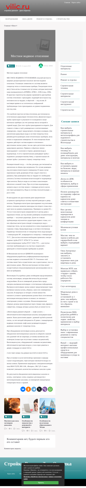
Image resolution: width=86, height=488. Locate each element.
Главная (67, 2)
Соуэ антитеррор (68, 286)
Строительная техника (67, 86)
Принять (41, 482)
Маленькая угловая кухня (69, 228)
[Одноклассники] (28, 389)
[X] (39, 389)
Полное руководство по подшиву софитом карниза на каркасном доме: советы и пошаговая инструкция (70, 198)
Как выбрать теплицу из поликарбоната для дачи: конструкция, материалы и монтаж (70, 153)
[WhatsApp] (50, 389)
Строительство (63, 19)
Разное (64, 74)
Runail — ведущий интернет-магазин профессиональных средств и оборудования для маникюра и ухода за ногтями (70, 350)
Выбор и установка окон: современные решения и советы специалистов (69, 333)
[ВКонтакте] (22, 389)
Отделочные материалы (66, 67)
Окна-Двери (27, 19)
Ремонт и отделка (44, 19)
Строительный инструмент (67, 103)
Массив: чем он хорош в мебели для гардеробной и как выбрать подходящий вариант (70, 240)
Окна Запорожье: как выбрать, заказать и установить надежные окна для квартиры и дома (69, 257)
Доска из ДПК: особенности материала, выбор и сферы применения (69, 182)
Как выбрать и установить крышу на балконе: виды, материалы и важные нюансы (70, 168)
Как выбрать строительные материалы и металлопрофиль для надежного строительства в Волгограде (70, 135)
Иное (14, 26)
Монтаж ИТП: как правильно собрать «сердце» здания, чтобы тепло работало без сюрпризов (69, 274)
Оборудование (11, 19)
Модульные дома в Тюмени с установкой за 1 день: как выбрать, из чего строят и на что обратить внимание (69, 299)
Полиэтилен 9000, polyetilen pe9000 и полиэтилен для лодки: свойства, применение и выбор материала (70, 318)
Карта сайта (76, 2)
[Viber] (44, 389)
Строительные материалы (67, 94)
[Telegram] (33, 389)
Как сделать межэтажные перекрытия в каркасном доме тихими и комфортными (68, 215)
